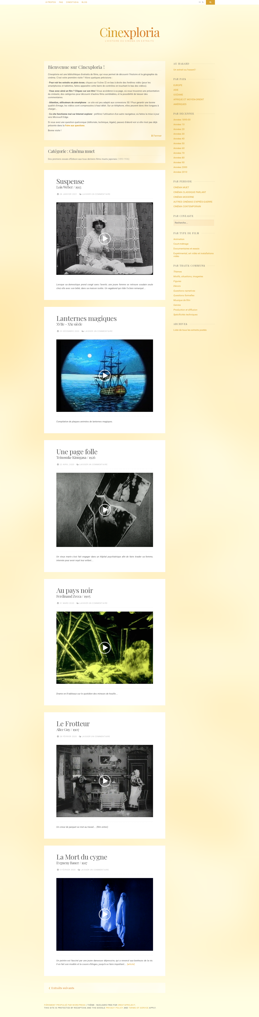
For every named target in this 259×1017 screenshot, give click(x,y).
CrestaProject (126, 1005)
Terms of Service (139, 1008)
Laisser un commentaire (96, 194)
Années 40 (179, 138)
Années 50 (179, 143)
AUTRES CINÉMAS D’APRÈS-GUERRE (192, 201)
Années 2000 (180, 167)
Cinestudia (72, 2)
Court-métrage (180, 243)
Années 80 (179, 157)
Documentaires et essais (186, 248)
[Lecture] (59, 273)
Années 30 (179, 133)
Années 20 (179, 129)
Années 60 (179, 148)
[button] (105, 239)
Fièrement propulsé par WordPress (64, 1005)
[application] (104, 238)
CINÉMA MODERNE (183, 197)
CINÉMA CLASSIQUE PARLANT (189, 192)
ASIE (175, 89)
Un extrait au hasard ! (184, 69)
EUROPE (177, 85)
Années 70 (179, 153)
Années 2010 (180, 172)
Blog (84, 2)
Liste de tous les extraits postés (190, 330)
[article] (131, 964)
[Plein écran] (151, 273)
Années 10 (179, 124)
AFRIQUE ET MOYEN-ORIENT (188, 99)
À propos (51, 2)
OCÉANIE (178, 94)
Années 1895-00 (182, 119)
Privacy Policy (114, 1008)
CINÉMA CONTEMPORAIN (187, 206)
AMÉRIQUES (179, 104)
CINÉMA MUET (181, 187)
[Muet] (148, 273)
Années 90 (179, 162)
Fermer (156, 135)
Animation (178, 239)
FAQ (61, 2)
